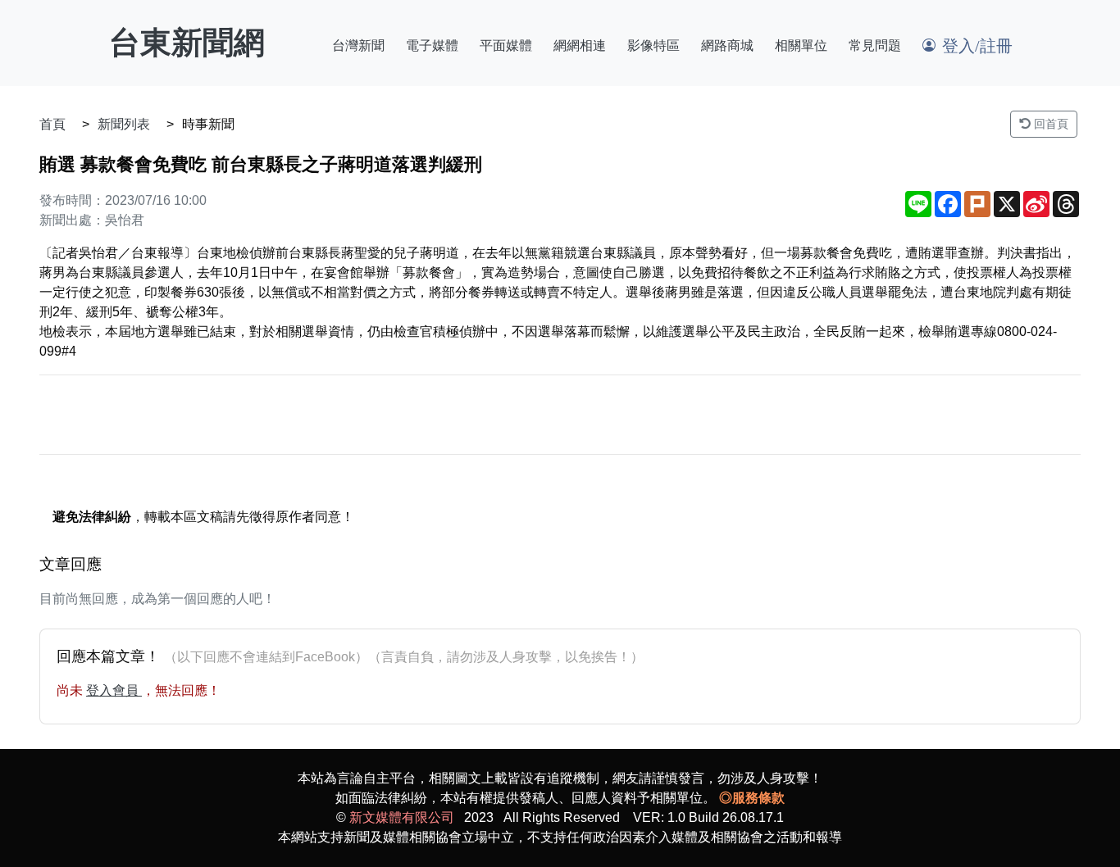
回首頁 (1049, 123)
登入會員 (114, 690)
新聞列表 (124, 124)
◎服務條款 (752, 798)
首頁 (52, 124)
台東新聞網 (187, 42)
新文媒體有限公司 (401, 817)
